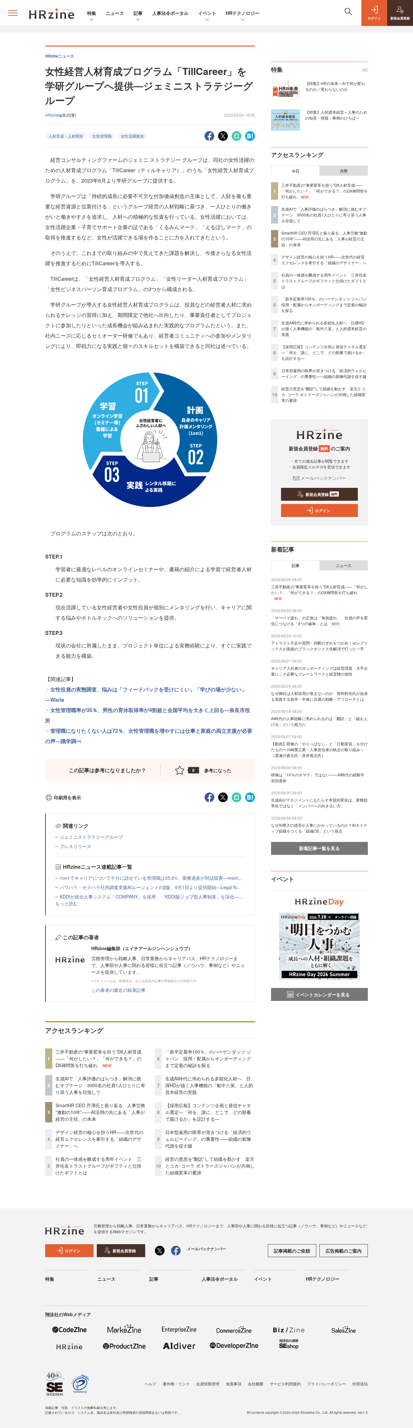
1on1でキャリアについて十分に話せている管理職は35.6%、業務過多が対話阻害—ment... (151, 878)
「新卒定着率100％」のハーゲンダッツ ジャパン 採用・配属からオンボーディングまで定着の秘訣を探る (208, 1058)
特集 (91, 13)
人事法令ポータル (170, 13)
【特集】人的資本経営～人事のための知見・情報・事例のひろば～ (336, 115)
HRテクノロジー (242, 13)
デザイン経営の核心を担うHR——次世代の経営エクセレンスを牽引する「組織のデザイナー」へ (99, 1139)
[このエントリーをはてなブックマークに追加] (250, 135)
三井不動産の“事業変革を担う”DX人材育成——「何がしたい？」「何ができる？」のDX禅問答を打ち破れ (98, 1058)
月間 (344, 171)
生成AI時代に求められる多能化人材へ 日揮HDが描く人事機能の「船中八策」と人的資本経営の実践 (209, 1085)
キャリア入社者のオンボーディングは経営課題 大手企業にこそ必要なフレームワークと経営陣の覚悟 (319, 671)
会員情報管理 (207, 1383)
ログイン (322, 510)
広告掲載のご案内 (344, 1250)
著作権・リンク (176, 1383)
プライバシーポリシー (326, 1383)
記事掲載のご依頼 (292, 1250)
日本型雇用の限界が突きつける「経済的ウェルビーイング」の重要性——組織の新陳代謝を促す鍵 (208, 1139)
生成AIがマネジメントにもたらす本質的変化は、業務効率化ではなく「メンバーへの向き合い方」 (319, 802)
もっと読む (66, 903)
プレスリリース (75, 846)
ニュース (115, 13)
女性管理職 (102, 136)
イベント (207, 13)
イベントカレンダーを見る (323, 994)
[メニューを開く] (13, 13)
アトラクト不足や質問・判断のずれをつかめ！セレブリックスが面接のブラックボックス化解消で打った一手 (319, 645)
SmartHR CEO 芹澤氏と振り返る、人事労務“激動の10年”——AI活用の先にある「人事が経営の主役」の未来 (100, 1112)
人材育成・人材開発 (65, 136)
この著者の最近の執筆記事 (118, 990)
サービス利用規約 (285, 1383)
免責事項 (233, 1383)
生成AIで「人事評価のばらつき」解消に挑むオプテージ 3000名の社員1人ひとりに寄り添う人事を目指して (100, 1085)
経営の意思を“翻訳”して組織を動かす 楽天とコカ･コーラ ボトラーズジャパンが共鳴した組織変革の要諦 (210, 1166)
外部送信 (360, 1383)
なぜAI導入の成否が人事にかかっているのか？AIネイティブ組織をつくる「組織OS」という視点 (319, 828)
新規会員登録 (321, 494)
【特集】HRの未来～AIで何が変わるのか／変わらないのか (335, 86)
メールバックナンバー (323, 478)
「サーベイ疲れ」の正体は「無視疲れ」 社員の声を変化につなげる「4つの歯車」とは (319, 620)
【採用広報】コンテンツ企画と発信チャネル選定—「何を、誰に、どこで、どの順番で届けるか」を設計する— (208, 1112)
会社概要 (255, 1383)
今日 (295, 171)
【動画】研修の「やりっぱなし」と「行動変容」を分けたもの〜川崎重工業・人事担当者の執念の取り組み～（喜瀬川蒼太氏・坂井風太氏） (319, 749)
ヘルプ (150, 1383)
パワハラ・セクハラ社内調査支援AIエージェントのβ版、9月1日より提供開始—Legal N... (150, 887)
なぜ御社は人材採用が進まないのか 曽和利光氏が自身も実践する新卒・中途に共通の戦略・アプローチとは (319, 696)
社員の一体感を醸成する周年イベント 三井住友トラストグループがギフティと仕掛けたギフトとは (98, 1166)
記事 (138, 13)
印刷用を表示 (67, 797)
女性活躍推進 (132, 136)
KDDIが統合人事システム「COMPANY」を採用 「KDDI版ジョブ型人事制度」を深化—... (151, 896)
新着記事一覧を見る (319, 848)
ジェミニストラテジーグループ (91, 837)
